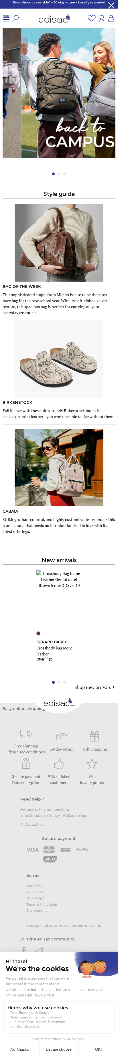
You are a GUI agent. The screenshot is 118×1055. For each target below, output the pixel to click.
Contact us (33, 824)
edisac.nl (92, 925)
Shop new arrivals (92, 687)
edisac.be (67, 925)
